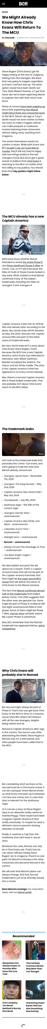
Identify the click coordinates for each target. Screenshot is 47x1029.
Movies (5, 12)
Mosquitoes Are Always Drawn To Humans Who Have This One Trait (11, 969)
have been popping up (32, 107)
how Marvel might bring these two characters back (23, 111)
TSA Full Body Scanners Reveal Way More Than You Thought (34, 967)
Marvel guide (24, 892)
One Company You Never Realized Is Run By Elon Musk (12, 1006)
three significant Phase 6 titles (23, 266)
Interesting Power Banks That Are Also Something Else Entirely (35, 1007)
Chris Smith (10, 38)
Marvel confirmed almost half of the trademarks (23, 592)
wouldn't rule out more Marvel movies (20, 150)
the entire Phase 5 (32, 262)
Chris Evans (33, 161)
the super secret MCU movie (21, 580)
